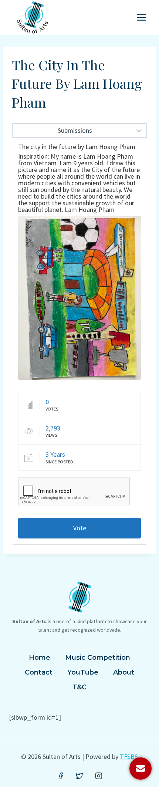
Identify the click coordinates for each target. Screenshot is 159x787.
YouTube (82, 672)
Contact (39, 672)
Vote (79, 528)
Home (39, 657)
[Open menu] (141, 17)
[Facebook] (60, 776)
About (123, 672)
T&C (79, 687)
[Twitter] (79, 776)
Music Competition (97, 657)
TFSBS (129, 756)
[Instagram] (98, 776)
